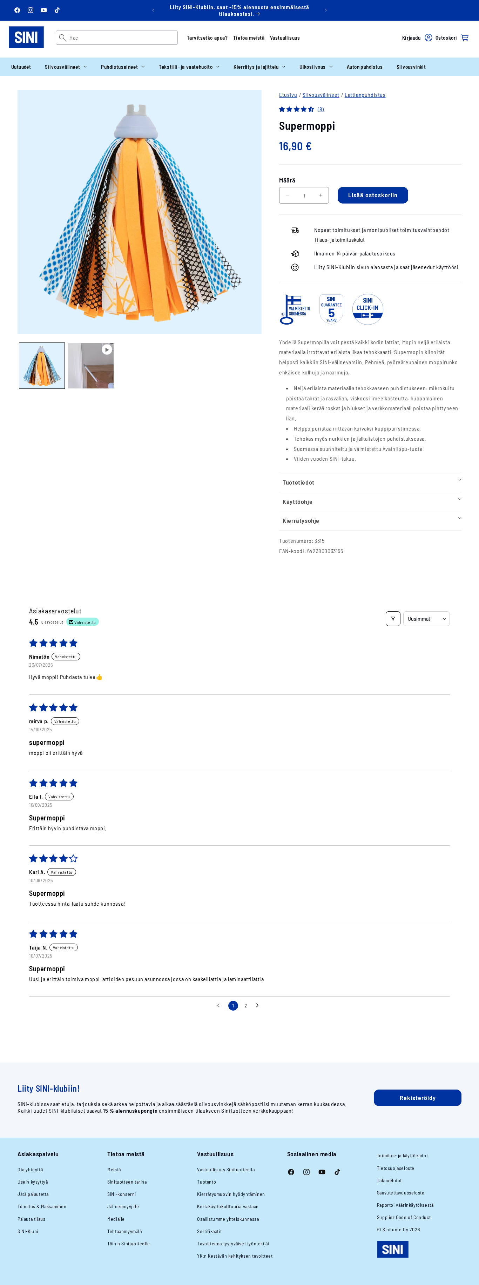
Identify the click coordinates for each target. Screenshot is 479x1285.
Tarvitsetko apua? (207, 37)
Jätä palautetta (33, 1194)
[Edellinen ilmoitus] (153, 10)
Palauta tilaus (31, 1219)
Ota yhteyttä (30, 1169)
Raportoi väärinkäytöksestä (405, 1205)
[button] (66, 67)
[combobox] (123, 37)
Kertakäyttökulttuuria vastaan (227, 1206)
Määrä (287, 180)
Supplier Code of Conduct (404, 1217)
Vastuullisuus (285, 37)
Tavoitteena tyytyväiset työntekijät (233, 1243)
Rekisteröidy (418, 1097)
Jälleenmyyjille (123, 1206)
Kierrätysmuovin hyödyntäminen (231, 1194)
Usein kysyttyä (33, 1182)
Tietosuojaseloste (395, 1168)
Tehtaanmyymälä (124, 1231)
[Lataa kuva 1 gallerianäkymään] (42, 365)
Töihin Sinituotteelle (128, 1243)
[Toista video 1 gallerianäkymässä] (90, 365)
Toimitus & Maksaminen (42, 1206)
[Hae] (62, 38)
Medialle (116, 1219)
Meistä (114, 1169)
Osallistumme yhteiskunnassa (228, 1219)
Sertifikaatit (209, 1231)
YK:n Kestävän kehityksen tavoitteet (234, 1256)
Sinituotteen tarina (127, 1182)
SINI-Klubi (28, 1231)
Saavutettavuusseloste (401, 1193)
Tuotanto (206, 1182)
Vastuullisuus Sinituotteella (226, 1169)
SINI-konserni (121, 1194)
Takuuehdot (389, 1180)
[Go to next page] (259, 1006)
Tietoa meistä (249, 37)
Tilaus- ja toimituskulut (339, 239)
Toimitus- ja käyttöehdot (402, 1155)
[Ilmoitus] (325, 10)
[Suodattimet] (393, 618)
